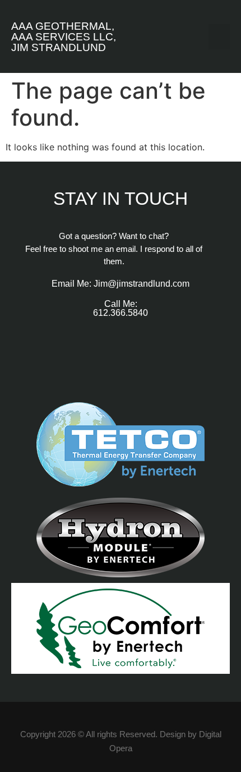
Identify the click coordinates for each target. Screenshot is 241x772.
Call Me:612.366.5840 (120, 308)
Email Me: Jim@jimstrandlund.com (120, 283)
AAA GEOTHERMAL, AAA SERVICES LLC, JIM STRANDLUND (63, 36)
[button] (219, 36)
